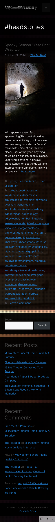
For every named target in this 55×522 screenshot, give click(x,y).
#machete (11, 256)
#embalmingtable (31, 218)
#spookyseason (27, 284)
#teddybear (26, 288)
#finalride (10, 228)
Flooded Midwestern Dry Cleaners (25, 362)
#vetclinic (29, 298)
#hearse (41, 242)
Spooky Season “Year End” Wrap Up (27, 47)
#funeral (10, 232)
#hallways (11, 242)
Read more (28, 171)
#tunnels (40, 288)
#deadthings (12, 213)
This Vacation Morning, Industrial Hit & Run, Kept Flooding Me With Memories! (27, 389)
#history (9, 246)
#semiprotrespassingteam (21, 279)
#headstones (26, 242)
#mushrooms (36, 270)
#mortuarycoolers (15, 265)
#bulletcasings (13, 199)
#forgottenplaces (28, 228)
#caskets (10, 204)
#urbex (33, 293)
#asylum (31, 190)
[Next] (52, 519)
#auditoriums (13, 195)
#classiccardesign (33, 209)
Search (9, 319)
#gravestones (31, 237)
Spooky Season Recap (22, 181)
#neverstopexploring (17, 274)
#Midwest (11, 260)
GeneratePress (27, 511)
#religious (37, 274)
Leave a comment (20, 303)
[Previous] (47, 519)
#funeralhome (24, 232)
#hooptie (21, 246)
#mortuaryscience (16, 270)
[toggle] (41, 518)
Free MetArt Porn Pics (18, 426)
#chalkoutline (25, 204)
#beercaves (29, 195)
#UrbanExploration (16, 293)
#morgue (40, 260)
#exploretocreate (15, 223)
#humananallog (37, 246)
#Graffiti (40, 232)
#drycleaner (12, 218)
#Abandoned (17, 190)
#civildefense (13, 209)
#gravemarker (13, 237)
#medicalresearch (29, 256)
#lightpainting (33, 251)
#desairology (29, 213)
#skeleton (11, 284)
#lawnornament (14, 251)
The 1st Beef (12, 442)
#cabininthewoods (35, 199)
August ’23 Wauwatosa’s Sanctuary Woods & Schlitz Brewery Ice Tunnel (25, 471)
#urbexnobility (13, 298)
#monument (25, 260)
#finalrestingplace (38, 223)
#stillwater (11, 288)
